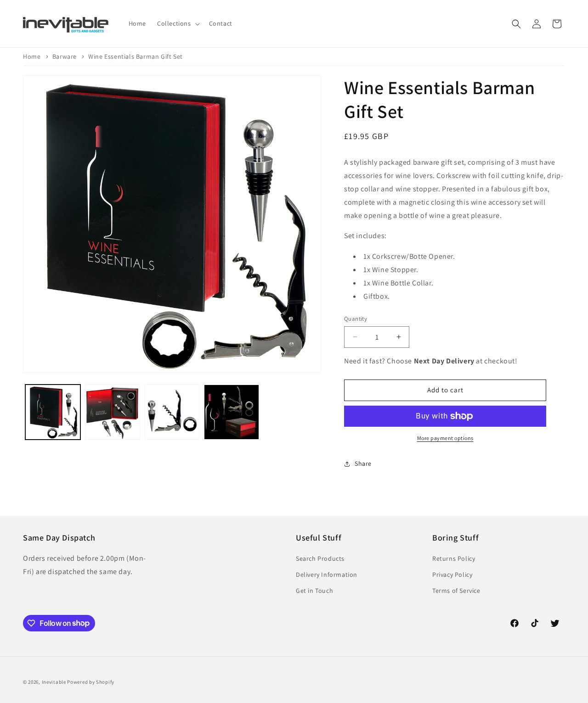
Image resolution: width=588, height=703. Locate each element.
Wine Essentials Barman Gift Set (135, 56)
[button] (178, 23)
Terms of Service (456, 590)
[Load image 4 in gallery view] (231, 412)
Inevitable (54, 682)
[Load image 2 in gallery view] (112, 412)
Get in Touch (314, 590)
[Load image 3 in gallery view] (172, 412)
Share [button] (363, 463)
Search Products (320, 558)
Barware (64, 56)
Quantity (355, 319)
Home (31, 56)
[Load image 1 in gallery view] (52, 412)
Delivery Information (326, 574)
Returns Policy (453, 558)
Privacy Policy (452, 574)
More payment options (445, 438)
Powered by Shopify (90, 682)
